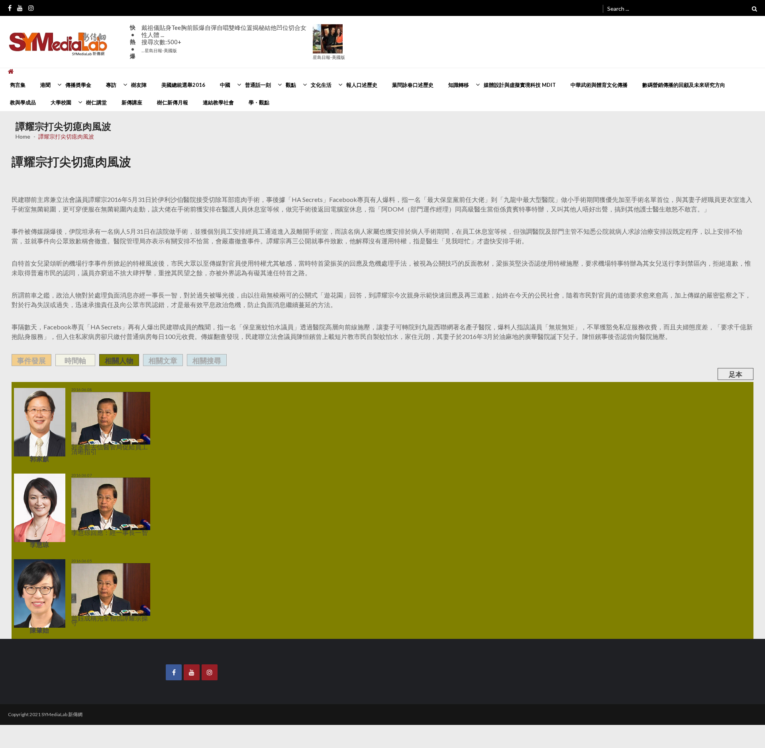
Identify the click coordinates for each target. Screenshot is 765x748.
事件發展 (31, 360)
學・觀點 (259, 102)
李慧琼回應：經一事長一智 (95, 531)
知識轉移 (458, 85)
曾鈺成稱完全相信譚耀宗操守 (97, 616)
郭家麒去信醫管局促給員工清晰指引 (103, 446)
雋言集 (18, 85)
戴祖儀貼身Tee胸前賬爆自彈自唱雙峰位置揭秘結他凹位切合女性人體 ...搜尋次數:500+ (223, 38)
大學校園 (61, 102)
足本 (735, 374)
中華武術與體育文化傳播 (599, 85)
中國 (225, 85)
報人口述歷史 (361, 85)
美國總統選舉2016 (183, 85)
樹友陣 (139, 85)
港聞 (45, 85)
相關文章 (163, 360)
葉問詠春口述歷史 (413, 85)
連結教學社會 (218, 102)
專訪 (111, 85)
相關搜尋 (206, 360)
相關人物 (119, 360)
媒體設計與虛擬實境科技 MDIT (520, 85)
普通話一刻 (258, 85)
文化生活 (321, 85)
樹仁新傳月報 (172, 102)
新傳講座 (132, 102)
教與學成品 (23, 102)
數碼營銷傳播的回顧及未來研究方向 (683, 85)
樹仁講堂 (96, 102)
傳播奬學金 (78, 85)
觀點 (291, 85)
